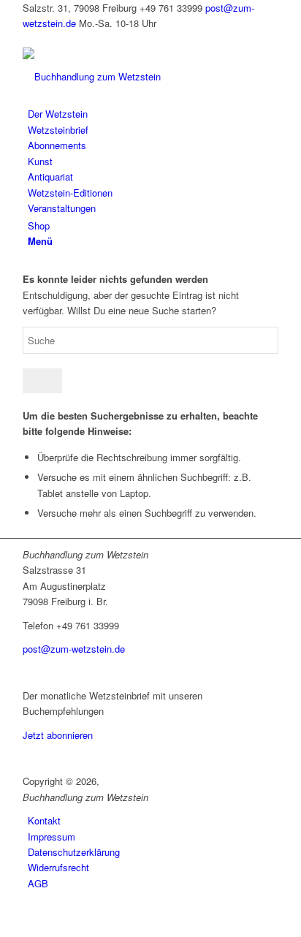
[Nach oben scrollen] (3, 928)
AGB (38, 883)
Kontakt (44, 820)
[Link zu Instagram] (33, 39)
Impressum (51, 836)
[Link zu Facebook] (26, 39)
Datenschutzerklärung (74, 852)
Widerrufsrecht (58, 867)
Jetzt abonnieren (58, 735)
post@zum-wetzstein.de (74, 649)
